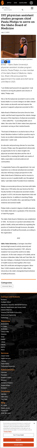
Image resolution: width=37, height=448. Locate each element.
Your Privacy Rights (18, 435)
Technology (4, 318)
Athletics (3, 380)
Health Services (6, 358)
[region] (18, 434)
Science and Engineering (8, 315)
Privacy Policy (8, 431)
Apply (9, 3)
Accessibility (5, 324)
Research (4, 388)
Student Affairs (5, 385)
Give (15, 3)
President (4, 375)
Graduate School (6, 302)
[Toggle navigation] (32, 8)
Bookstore (4, 329)
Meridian (3, 394)
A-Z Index (4, 326)
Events (3, 339)
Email (2, 337)
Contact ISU (4, 410)
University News (7, 286)
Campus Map (5, 331)
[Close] (34, 423)
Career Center (5, 356)
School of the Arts (6, 310)
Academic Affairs (6, 377)
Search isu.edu (5, 408)
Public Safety (5, 364)
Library (3, 342)
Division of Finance (7, 383)
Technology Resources (8, 366)
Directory (4, 334)
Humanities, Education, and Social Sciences (14, 305)
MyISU (3, 347)
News (3, 350)
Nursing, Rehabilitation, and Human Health (13, 307)
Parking (3, 361)
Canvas (3, 344)
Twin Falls (4, 399)
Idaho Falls (4, 397)
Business (4, 299)
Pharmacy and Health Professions (11, 312)
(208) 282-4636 (5, 413)
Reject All (18, 440)
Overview (4, 372)
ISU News (6, 8)
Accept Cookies (18, 444)
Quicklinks (23, 3)
